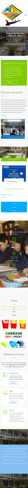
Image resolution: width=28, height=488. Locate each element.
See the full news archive (6, 194)
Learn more (3, 115)
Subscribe (3, 197)
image (14, 315)
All (14, 308)
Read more (14, 44)
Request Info (13, 382)
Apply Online (10, 81)
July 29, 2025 (9, 184)
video (14, 311)
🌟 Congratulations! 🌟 (12, 181)
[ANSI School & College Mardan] (12, 15)
